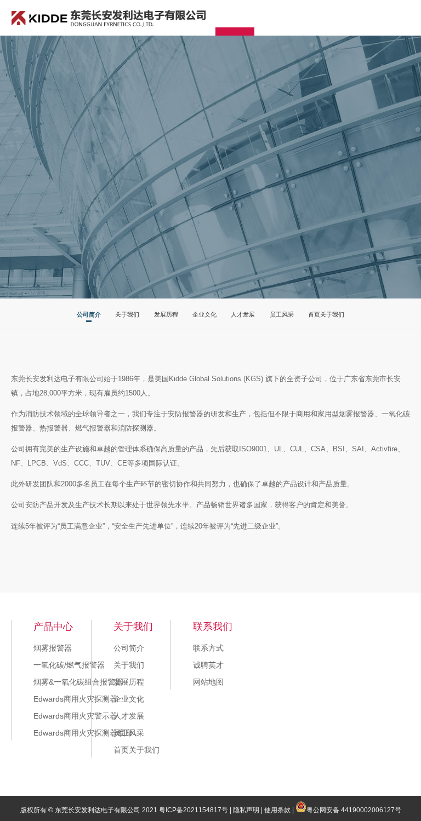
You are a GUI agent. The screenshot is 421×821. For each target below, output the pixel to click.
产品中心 (53, 626)
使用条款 (277, 810)
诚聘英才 (208, 665)
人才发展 (243, 314)
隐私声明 (246, 810)
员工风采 (282, 314)
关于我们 (127, 314)
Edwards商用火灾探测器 (75, 698)
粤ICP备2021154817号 (193, 810)
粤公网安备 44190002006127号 (353, 810)
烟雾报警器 (52, 648)
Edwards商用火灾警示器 (75, 715)
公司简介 (89, 314)
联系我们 (212, 626)
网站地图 (208, 682)
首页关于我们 (326, 314)
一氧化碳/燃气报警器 (69, 665)
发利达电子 (108, 18)
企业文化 (204, 314)
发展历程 (166, 314)
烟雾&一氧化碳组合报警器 (78, 682)
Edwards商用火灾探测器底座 (83, 732)
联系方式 (208, 648)
